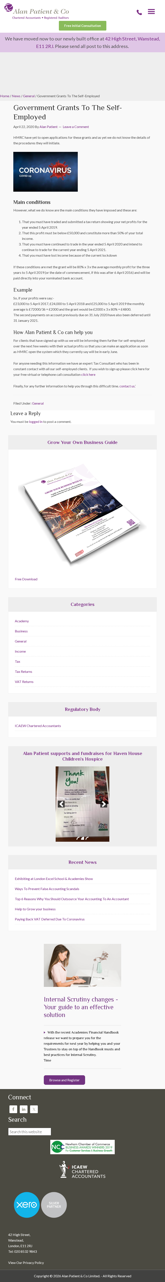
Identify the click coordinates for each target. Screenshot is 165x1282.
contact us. (127, 386)
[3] (87, 838)
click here (88, 374)
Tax (17, 661)
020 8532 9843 (139, 12)
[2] (82, 838)
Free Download (26, 579)
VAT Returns (24, 682)
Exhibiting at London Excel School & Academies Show (54, 879)
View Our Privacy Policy (26, 1262)
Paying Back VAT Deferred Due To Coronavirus (50, 919)
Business (21, 631)
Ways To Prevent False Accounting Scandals (47, 889)
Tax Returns (23, 671)
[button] (61, 804)
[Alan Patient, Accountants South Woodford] (36, 18)
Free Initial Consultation (82, 26)
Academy (22, 621)
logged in (36, 421)
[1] (77, 838)
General (38, 403)
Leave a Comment (76, 127)
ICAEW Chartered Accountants (38, 726)
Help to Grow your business (35, 909)
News (16, 96)
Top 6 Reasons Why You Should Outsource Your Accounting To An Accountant (72, 899)
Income (20, 651)
